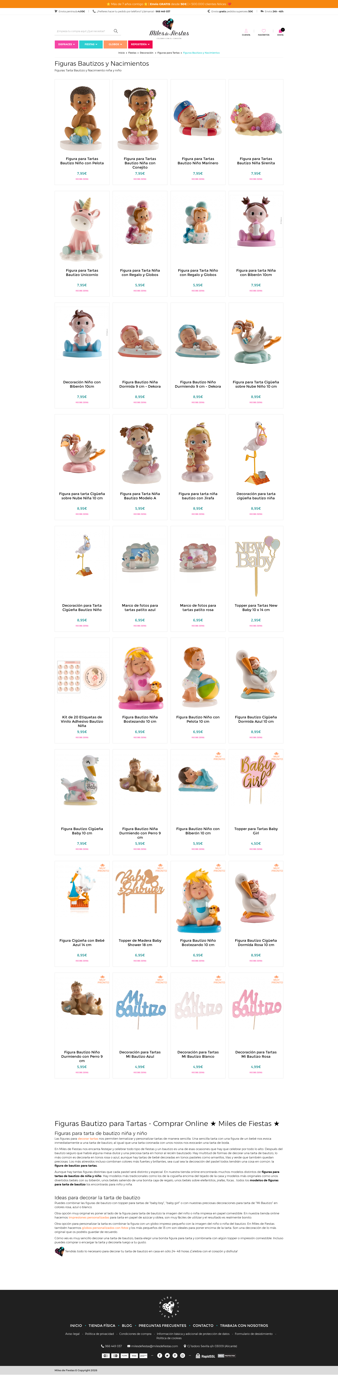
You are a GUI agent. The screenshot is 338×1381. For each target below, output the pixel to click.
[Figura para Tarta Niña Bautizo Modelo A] (140, 453)
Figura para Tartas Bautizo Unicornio (82, 272)
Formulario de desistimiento (254, 1334)
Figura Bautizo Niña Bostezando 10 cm (140, 719)
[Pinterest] (175, 1355)
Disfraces (65, 44)
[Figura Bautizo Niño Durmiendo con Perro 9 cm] (82, 1003)
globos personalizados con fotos (105, 1228)
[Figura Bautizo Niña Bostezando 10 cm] (140, 676)
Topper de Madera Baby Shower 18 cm (140, 942)
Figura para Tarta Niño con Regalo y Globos (198, 272)
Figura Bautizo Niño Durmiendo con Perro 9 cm (82, 1056)
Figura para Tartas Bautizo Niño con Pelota (82, 161)
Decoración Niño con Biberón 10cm (82, 384)
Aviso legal (72, 1334)
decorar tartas (88, 1138)
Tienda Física (102, 1325)
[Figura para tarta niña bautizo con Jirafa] (198, 453)
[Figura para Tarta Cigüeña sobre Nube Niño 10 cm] (256, 341)
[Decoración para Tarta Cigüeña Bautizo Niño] (82, 556)
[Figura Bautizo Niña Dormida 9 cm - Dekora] (140, 341)
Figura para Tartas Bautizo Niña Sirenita (256, 161)
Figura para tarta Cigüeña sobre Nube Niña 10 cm (82, 496)
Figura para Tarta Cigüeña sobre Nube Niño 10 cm (256, 384)
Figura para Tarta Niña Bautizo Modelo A (140, 496)
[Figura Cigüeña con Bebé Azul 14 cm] (82, 891)
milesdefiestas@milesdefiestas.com (154, 1346)
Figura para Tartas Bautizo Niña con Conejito (140, 163)
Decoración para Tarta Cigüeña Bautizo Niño (82, 607)
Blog (127, 1325)
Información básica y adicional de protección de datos (193, 1334)
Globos (114, 44)
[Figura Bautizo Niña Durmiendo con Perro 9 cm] (140, 779)
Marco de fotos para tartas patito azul (140, 607)
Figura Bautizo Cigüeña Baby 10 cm (82, 831)
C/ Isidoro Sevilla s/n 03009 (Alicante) (212, 1346)
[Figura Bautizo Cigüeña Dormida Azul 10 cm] (256, 676)
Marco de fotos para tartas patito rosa (198, 607)
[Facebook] (159, 1355)
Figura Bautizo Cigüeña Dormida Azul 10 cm (256, 719)
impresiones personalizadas (89, 1217)
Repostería (139, 44)
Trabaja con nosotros (244, 1325)
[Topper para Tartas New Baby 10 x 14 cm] (256, 565)
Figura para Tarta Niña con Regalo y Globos (140, 272)
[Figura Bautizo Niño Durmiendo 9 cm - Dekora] (198, 341)
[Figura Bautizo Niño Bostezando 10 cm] (198, 900)
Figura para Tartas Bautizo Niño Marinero (198, 161)
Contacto (203, 1325)
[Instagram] (182, 1355)
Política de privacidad (99, 1334)
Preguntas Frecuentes (162, 1325)
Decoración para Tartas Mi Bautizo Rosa (256, 1054)
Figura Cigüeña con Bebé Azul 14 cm (81, 942)
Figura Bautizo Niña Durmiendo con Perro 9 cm (140, 833)
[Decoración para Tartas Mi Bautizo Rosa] (256, 1003)
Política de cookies (169, 1338)
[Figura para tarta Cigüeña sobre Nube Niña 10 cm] (82, 453)
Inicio (76, 1325)
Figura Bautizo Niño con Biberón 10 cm (198, 831)
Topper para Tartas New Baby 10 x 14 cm (256, 607)
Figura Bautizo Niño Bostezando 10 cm (198, 942)
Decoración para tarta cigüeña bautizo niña (256, 496)
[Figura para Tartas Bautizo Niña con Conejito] (140, 118)
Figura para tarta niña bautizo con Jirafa (198, 496)
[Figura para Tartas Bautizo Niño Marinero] (198, 118)
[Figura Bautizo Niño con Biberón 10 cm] (198, 779)
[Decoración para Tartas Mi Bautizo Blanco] (198, 1003)
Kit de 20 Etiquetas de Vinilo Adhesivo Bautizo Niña (82, 721)
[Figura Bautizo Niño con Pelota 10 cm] (198, 676)
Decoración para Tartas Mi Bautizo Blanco (198, 1054)
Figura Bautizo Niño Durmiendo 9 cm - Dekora (198, 384)
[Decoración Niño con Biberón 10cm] (82, 333)
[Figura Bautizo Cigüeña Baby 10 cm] (82, 779)
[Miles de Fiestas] (169, 29)
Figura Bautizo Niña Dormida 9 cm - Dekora (140, 384)
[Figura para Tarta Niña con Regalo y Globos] (140, 221)
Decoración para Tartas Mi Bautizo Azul (140, 1054)
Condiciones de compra (135, 1334)
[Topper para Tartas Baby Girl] (256, 779)
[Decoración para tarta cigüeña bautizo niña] (256, 453)
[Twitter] (167, 1355)
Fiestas (89, 44)
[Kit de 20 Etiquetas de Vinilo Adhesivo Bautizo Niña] (82, 676)
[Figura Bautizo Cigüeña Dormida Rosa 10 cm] (256, 900)
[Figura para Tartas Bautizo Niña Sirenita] (256, 118)
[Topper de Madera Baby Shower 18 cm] (140, 891)
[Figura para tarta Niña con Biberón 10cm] (256, 221)
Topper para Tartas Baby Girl (256, 831)
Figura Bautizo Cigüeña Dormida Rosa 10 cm (256, 942)
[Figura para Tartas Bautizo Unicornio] (82, 230)
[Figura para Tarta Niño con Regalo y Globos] (198, 221)
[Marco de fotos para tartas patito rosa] (198, 556)
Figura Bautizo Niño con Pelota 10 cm (198, 719)
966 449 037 (113, 1346)
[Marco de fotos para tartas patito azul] (140, 556)
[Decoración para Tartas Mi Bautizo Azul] (140, 1003)
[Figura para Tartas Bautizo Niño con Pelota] (82, 118)
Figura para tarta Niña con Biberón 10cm (256, 272)
